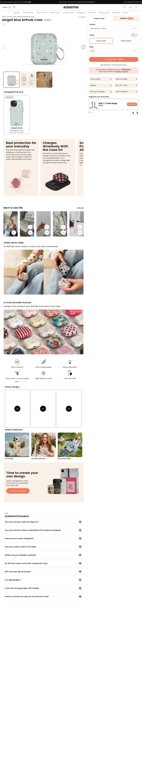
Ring (91, 47)
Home (4, 16)
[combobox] (114, 28)
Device (92, 24)
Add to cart (132, 104)
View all (80, 208)
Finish (92, 35)
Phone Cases (41, 13)
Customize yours (28, 13)
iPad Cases (92, 13)
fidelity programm (121, 71)
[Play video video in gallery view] (44, 80)
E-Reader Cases (68, 13)
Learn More (136, 35)
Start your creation (18, 491)
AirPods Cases (55, 13)
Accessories (116, 13)
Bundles (17, 13)
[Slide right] (83, 47)
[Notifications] (14, 7)
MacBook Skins (104, 13)
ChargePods (81, 13)
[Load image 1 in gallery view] (11, 80)
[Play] (30, 227)
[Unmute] (13, 232)
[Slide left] (3, 47)
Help (124, 13)
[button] (125, 7)
